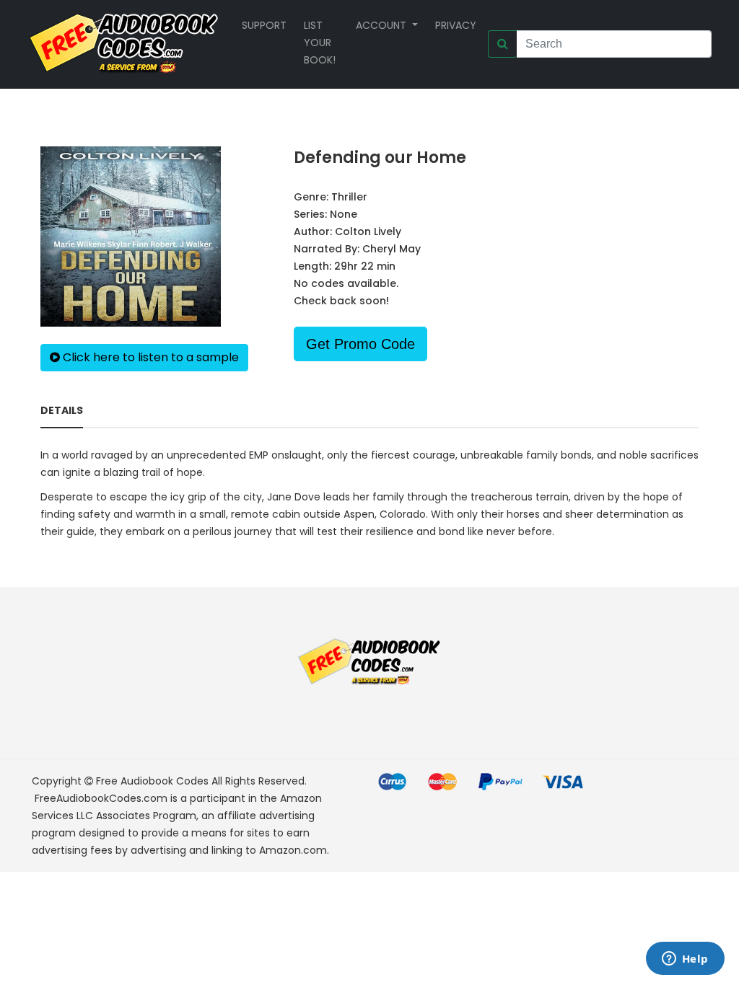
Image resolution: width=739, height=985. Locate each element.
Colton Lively (368, 231)
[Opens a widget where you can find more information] (685, 960)
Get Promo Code (360, 344)
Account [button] (382, 25)
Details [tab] (61, 410)
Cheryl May (391, 249)
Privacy (455, 25)
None (343, 214)
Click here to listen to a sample (149, 357)
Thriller (349, 197)
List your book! (320, 42)
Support (264, 25)
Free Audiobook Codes (152, 781)
